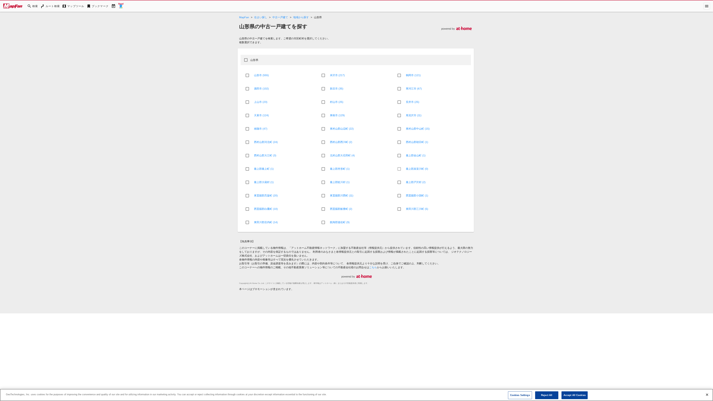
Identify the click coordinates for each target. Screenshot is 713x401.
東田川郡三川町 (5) (417, 208)
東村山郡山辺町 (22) (342, 128)
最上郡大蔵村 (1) (264, 182)
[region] (356, 395)
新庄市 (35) (336, 88)
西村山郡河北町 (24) (266, 142)
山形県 (254, 59)
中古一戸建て (280, 17)
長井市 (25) (412, 101)
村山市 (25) (336, 101)
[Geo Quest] (121, 6)
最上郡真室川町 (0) (417, 168)
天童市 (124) (261, 115)
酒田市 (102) (261, 88)
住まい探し (260, 17)
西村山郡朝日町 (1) (417, 142)
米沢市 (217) (337, 75)
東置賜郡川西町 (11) (341, 195)
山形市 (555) (261, 75)
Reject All (546, 395)
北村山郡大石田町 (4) (342, 155)
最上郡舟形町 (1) (340, 168)
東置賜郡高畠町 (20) (266, 195)
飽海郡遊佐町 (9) (340, 222)
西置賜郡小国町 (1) (417, 195)
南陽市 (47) (260, 128)
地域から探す (301, 17)
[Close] (707, 395)
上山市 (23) (260, 101)
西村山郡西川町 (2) (341, 142)
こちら (373, 267)
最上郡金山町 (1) (416, 155)
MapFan (244, 17)
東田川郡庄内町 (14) (266, 222)
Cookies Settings (520, 395)
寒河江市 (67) (414, 88)
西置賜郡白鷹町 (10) (266, 208)
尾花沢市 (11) (413, 115)
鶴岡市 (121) (413, 75)
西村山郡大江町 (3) (265, 155)
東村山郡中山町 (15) (418, 128)
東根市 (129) (337, 115)
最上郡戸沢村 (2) (416, 182)
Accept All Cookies (575, 395)
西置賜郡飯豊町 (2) (341, 208)
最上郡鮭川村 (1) (340, 182)
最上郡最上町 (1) (264, 168)
